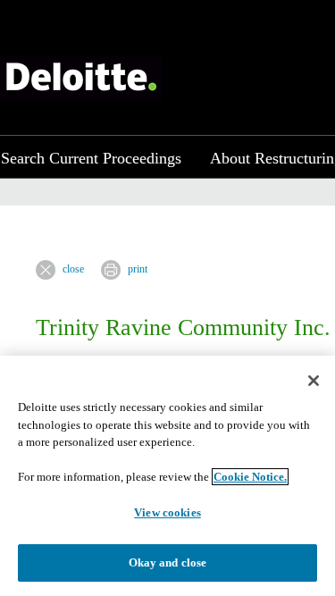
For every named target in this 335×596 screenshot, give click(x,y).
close (73, 269)
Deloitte (81, 78)
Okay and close (168, 562)
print (137, 269)
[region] (167, 476)
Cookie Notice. (250, 476)
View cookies (167, 512)
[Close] (313, 380)
